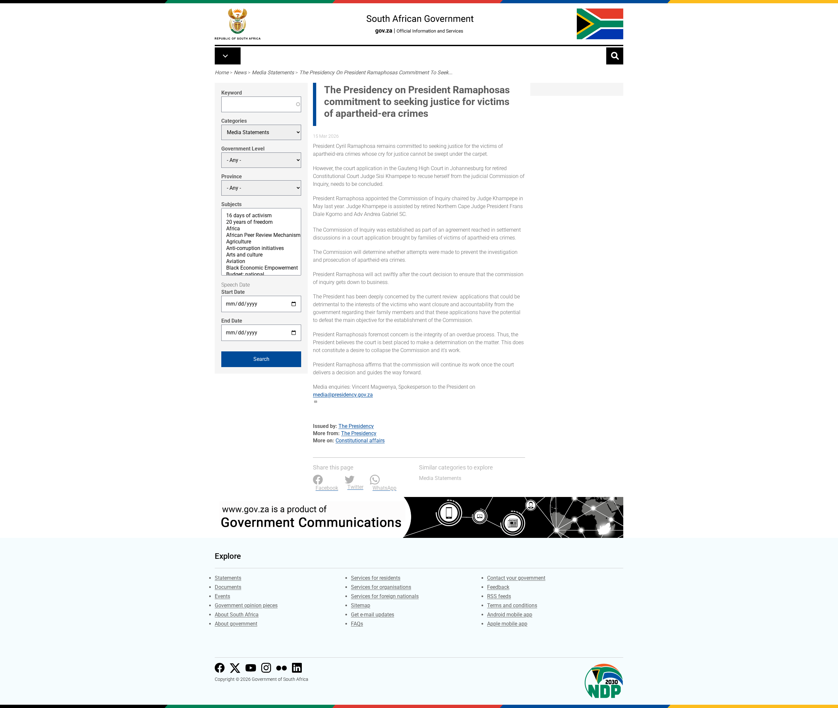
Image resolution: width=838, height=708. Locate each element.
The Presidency (356, 426)
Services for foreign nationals (385, 596)
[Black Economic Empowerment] (261, 268)
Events (222, 596)
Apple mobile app (507, 624)
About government (236, 624)
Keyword (231, 93)
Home (221, 72)
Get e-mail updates (372, 614)
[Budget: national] (261, 274)
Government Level (242, 149)
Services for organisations (381, 587)
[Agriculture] (261, 242)
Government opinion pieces (246, 605)
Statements (228, 578)
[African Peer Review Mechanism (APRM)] (261, 235)
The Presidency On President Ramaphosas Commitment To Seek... (375, 72)
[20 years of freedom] (261, 222)
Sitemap (360, 605)
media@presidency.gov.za (343, 395)
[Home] (238, 24)
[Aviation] (261, 261)
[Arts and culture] (261, 255)
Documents (228, 587)
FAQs (357, 624)
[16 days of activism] (261, 215)
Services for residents (375, 578)
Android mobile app (509, 614)
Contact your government (516, 578)
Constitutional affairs (360, 440)
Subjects (231, 204)
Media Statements (273, 72)
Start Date (233, 292)
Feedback (498, 587)
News (240, 72)
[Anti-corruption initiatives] (261, 248)
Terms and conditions (512, 605)
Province (231, 176)
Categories (234, 121)
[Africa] (261, 228)
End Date (231, 321)
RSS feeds (499, 596)
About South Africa (237, 614)
